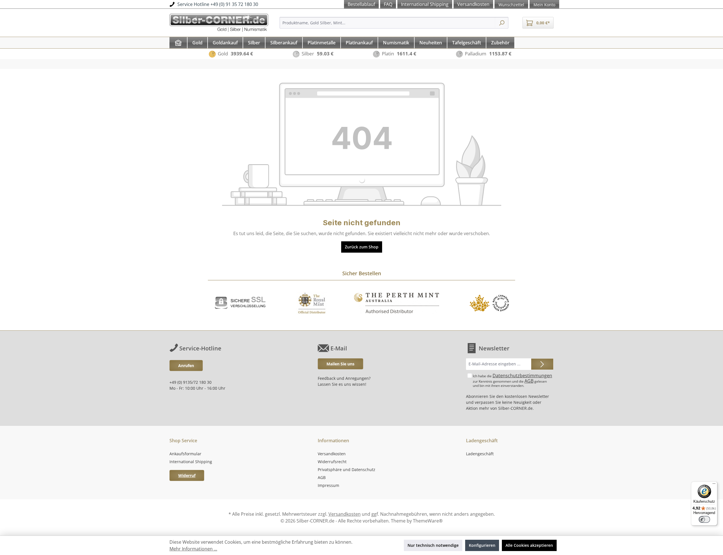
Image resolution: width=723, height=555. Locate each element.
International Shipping (190, 461)
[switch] (704, 519)
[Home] (178, 42)
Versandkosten (332, 453)
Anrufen (186, 365)
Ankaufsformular (185, 453)
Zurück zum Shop (361, 247)
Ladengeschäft (480, 453)
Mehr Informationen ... (193, 549)
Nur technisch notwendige (433, 545)
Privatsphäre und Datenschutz (346, 469)
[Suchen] (501, 23)
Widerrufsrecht (332, 461)
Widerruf (186, 475)
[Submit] (542, 364)
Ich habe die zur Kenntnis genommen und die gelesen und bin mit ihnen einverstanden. (512, 380)
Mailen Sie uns (340, 364)
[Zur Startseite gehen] (218, 22)
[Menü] (714, 485)
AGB (528, 381)
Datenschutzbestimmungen (522, 375)
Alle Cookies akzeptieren (529, 545)
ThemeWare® (428, 521)
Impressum (328, 485)
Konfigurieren (482, 545)
